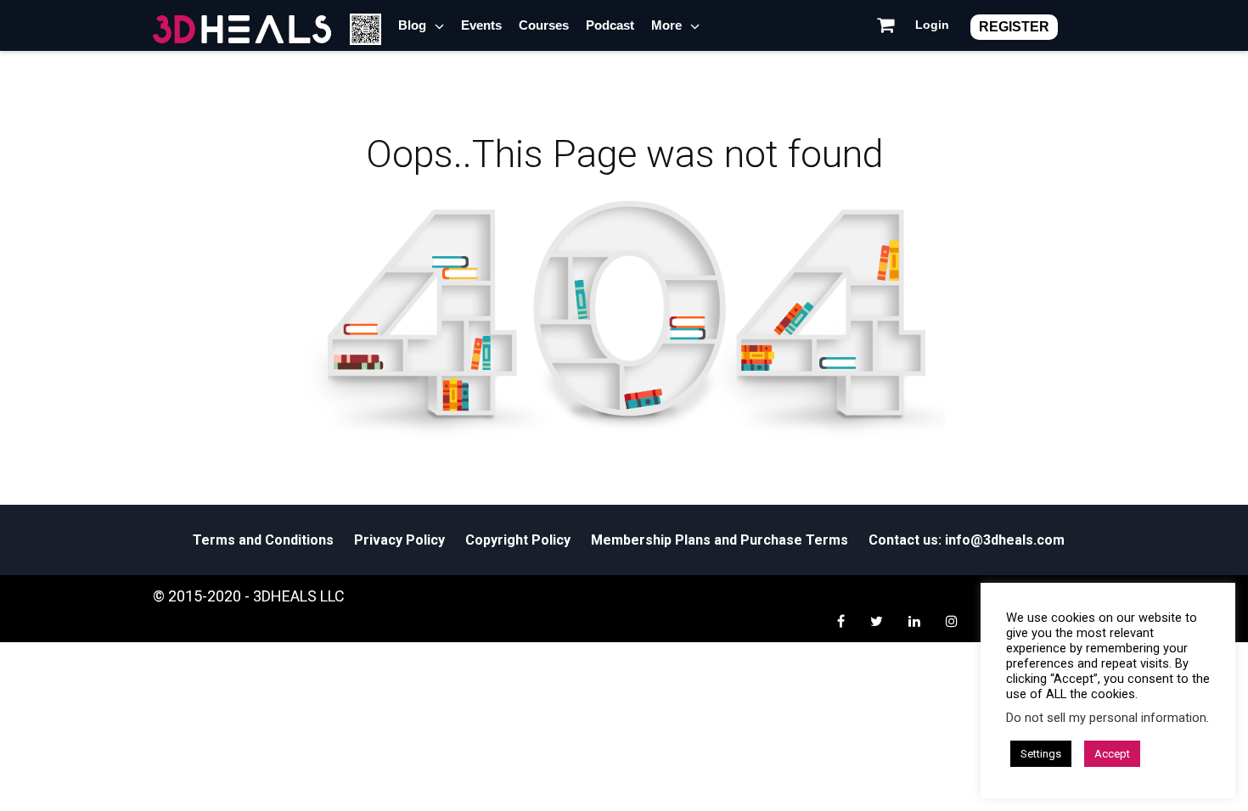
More (666, 25)
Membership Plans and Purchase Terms (719, 540)
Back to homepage (617, 461)
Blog (412, 25)
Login (932, 24)
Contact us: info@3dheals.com (967, 540)
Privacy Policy (399, 540)
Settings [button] (1040, 753)
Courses (544, 25)
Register (1014, 27)
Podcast (610, 25)
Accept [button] (1112, 753)
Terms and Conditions (263, 540)
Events (481, 25)
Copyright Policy (518, 540)
